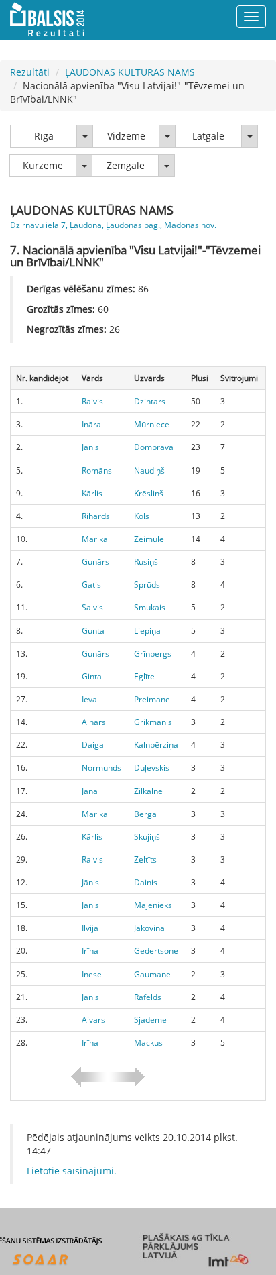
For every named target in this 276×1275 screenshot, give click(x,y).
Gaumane (152, 974)
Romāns (97, 470)
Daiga (93, 745)
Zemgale (126, 165)
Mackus (148, 1042)
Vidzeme (126, 135)
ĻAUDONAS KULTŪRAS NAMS (130, 72)
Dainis (145, 882)
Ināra (91, 424)
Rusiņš (146, 561)
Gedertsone (156, 950)
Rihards (96, 516)
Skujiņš (147, 836)
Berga (145, 814)
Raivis (92, 401)
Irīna (90, 950)
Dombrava (154, 447)
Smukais (149, 607)
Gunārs (95, 561)
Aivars (93, 1019)
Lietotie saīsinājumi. (72, 1170)
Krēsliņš (148, 493)
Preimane (152, 699)
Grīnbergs (152, 653)
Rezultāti (30, 72)
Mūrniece (151, 424)
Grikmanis (153, 722)
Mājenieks (153, 905)
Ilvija (90, 928)
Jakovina (149, 928)
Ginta (92, 676)
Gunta (93, 630)
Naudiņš (149, 470)
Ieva (89, 699)
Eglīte (144, 676)
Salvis (92, 607)
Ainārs (94, 722)
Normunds (101, 767)
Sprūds (147, 584)
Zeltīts (145, 859)
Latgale (208, 135)
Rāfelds (147, 997)
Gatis (91, 584)
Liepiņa (147, 630)
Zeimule (149, 539)
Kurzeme (43, 165)
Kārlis (92, 493)
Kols (141, 516)
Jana (90, 791)
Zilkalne (148, 791)
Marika (95, 539)
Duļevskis (151, 767)
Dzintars (149, 401)
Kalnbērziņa (156, 745)
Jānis (90, 447)
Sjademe (150, 1019)
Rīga (44, 135)
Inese (92, 974)
